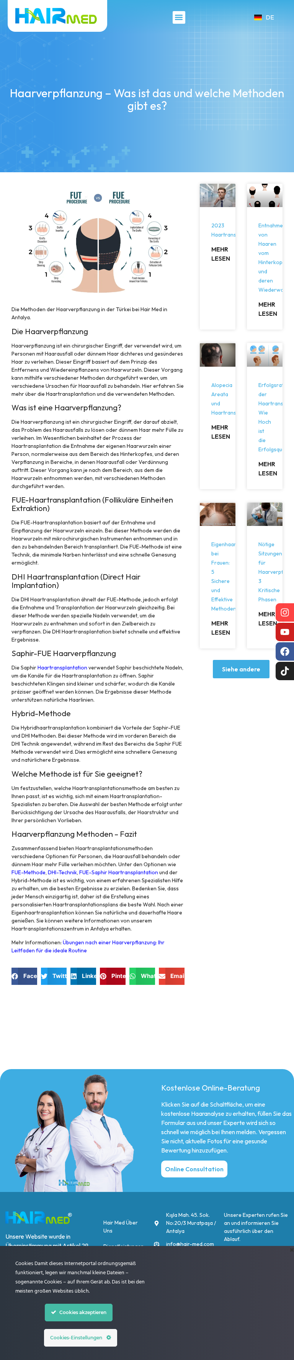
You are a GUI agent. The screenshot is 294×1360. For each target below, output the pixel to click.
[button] (179, 17)
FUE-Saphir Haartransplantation (118, 872)
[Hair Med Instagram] (285, 612)
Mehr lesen (220, 253)
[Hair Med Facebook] (285, 651)
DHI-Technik (62, 872)
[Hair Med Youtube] (285, 632)
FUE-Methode (28, 872)
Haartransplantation (62, 667)
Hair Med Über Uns (120, 1226)
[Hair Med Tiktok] (285, 671)
